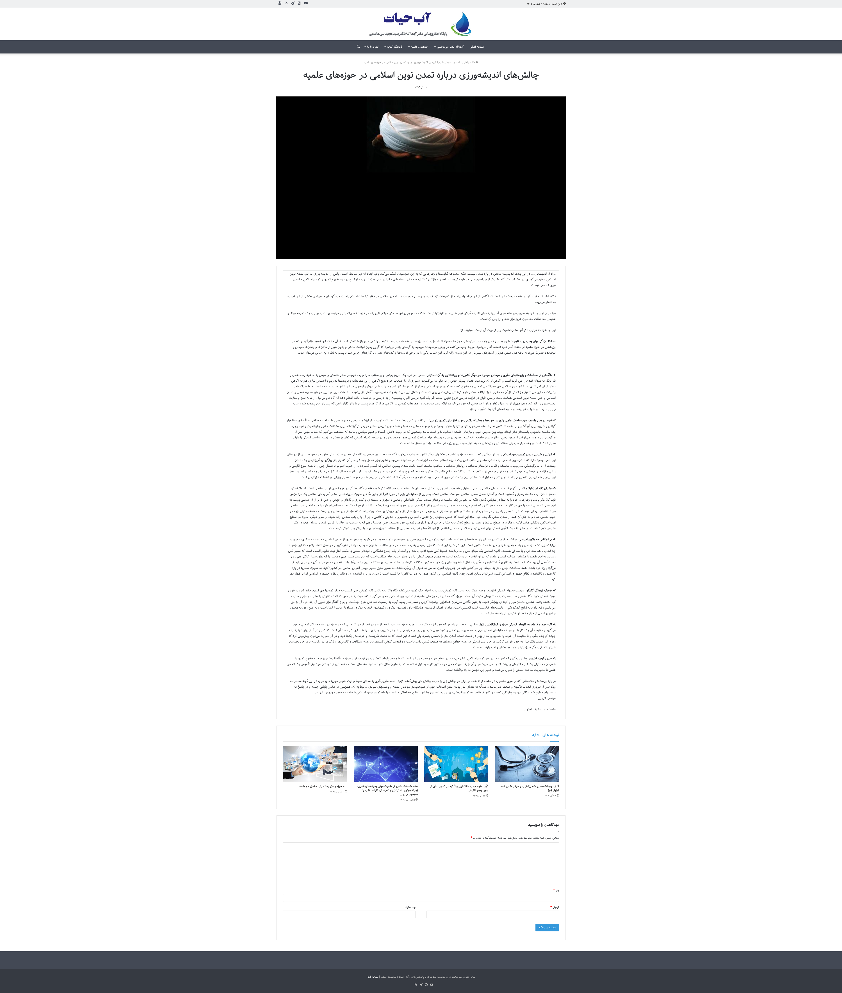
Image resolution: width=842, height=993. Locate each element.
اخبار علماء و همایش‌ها (455, 62)
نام (556, 890)
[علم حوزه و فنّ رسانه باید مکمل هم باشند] (315, 764)
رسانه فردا (372, 977)
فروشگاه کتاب (394, 46)
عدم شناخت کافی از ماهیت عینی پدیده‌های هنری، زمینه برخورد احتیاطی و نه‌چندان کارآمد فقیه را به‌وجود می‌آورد (387, 790)
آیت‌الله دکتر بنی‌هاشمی (450, 46)
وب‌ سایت (410, 907)
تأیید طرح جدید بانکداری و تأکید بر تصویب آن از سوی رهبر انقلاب (459, 788)
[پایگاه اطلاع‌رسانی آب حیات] (421, 24)
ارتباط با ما (372, 46)
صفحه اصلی (477, 46)
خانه (473, 62)
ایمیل (554, 907)
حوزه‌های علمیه (419, 46)
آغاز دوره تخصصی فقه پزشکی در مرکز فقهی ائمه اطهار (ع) (530, 788)
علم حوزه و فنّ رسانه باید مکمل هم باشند (322, 786)
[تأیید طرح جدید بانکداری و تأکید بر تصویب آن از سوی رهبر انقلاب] (456, 764)
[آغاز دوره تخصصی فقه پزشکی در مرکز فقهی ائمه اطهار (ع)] (527, 764)
